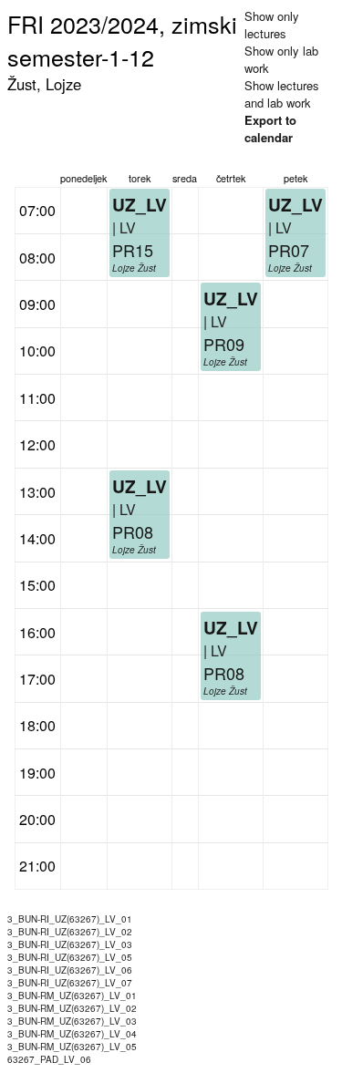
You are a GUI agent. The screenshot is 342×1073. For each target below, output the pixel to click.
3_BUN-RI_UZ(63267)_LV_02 (69, 931)
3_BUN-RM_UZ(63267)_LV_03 (72, 1021)
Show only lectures (271, 24)
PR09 (223, 344)
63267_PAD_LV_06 (49, 1059)
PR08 (132, 531)
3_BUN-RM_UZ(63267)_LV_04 (72, 1033)
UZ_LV (139, 486)
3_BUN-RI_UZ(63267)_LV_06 (69, 970)
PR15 (132, 250)
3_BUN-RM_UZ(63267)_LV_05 (72, 1046)
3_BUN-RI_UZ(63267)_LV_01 (69, 919)
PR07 (288, 250)
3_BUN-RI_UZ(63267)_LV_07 (69, 982)
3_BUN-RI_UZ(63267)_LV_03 (69, 944)
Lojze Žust (134, 549)
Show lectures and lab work (281, 94)
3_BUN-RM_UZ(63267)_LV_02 (72, 1008)
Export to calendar (270, 128)
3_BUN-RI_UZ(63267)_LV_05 (69, 957)
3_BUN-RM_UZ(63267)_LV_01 (72, 995)
